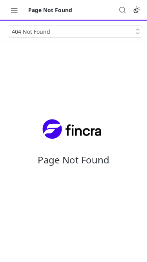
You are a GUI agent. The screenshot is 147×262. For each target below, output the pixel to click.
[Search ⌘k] (122, 10)
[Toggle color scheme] (137, 10)
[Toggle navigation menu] (14, 10)
